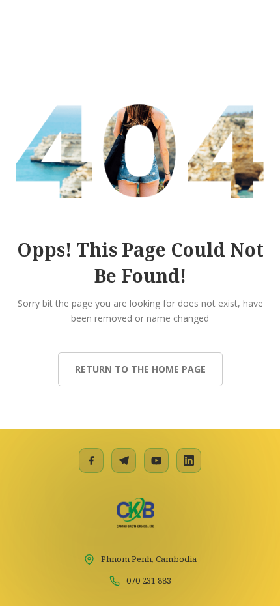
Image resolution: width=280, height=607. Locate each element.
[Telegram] (123, 460)
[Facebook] (91, 460)
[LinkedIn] (188, 460)
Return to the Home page (140, 369)
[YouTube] (156, 460)
